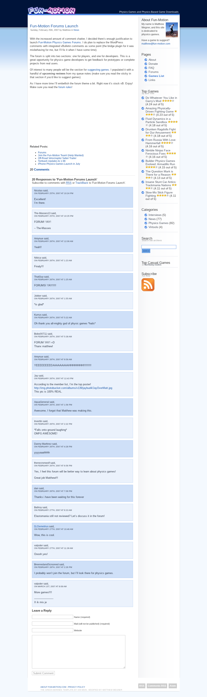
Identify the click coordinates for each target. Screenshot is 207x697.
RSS (141, 685)
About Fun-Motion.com (53, 687)
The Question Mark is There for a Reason (159, 173)
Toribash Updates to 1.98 (51, 161)
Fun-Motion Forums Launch (54, 26)
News (76, 30)
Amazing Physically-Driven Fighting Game (160, 110)
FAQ (151, 67)
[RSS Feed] (148, 290)
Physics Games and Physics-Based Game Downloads (148, 12)
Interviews (155, 214)
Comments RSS (157, 685)
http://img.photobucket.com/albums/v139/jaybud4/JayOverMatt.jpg (73, 387)
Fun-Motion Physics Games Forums (59, 42)
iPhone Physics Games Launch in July (59, 163)
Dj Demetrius (41, 526)
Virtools (153, 227)
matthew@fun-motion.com (156, 43)
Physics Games (158, 223)
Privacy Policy (76, 687)
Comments (39, 169)
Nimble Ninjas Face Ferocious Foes (158, 152)
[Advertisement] (77, 18)
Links (152, 80)
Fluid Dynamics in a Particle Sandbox (158, 120)
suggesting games (98, 69)
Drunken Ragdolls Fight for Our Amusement (161, 131)
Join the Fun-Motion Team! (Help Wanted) (61, 155)
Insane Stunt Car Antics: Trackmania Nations (161, 183)
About (152, 59)
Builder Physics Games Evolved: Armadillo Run (160, 162)
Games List (156, 75)
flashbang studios (153, 264)
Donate (153, 63)
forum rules (65, 87)
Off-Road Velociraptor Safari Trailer (57, 158)
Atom (173, 685)
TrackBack (81, 182)
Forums (42, 152)
